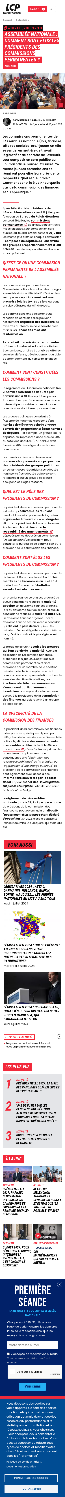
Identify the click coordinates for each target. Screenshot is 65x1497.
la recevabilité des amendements (26, 529)
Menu (58, 9)
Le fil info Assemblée (19, 1037)
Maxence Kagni (27, 120)
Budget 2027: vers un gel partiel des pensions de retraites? (34, 1139)
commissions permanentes (26, 223)
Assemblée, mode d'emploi (25, 28)
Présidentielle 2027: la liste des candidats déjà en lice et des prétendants (37, 1087)
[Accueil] (12, 13)
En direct (35, 9)
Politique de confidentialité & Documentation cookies (24, 1464)
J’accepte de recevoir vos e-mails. (32, 1358)
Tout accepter (31, 1488)
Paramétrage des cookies (31, 1478)
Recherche (51, 9)
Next (59, 1036)
